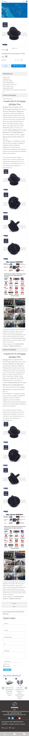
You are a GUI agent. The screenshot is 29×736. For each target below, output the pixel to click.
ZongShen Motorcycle (15, 346)
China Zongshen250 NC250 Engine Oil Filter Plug (13, 612)
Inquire (6, 66)
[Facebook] (9, 718)
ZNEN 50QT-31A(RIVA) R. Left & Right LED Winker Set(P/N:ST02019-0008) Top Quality (19, 693)
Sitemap (22, 724)
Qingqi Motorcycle (18, 132)
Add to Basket (20, 66)
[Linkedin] (12, 718)
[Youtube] (19, 718)
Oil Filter (5, 107)
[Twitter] (16, 718)
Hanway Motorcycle (14, 130)
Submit (7, 669)
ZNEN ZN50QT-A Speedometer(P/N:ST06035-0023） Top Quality (9, 691)
